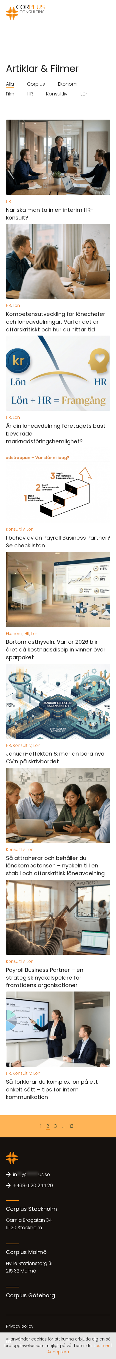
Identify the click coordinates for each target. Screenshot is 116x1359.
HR (30, 93)
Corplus (36, 84)
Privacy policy (19, 1326)
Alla (10, 84)
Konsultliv (57, 93)
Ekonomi (67, 84)
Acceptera (58, 1352)
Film (10, 93)
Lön (85, 93)
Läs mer (101, 1346)
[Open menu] (105, 12)
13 (71, 1126)
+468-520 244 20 (33, 1185)
